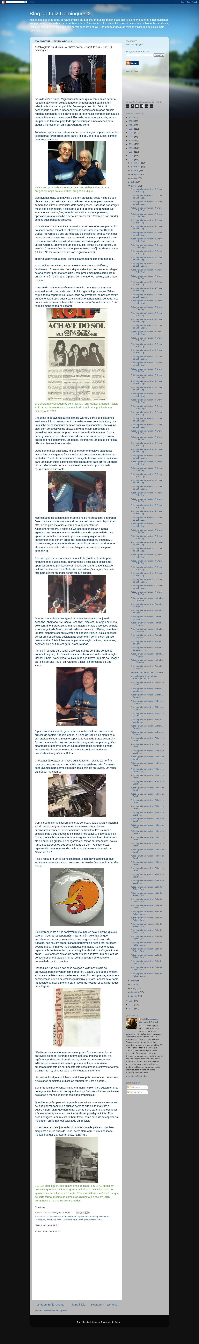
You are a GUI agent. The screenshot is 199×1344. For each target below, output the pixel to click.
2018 (131, 148)
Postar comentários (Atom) (55, 1311)
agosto (134, 178)
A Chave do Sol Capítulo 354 (75, 1216)
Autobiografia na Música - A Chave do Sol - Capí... (146, 215)
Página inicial (77, 1304)
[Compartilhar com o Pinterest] (88, 1212)
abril (133, 984)
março (134, 988)
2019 (131, 144)
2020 (131, 140)
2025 (131, 121)
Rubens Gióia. (95, 1220)
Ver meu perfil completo (137, 1076)
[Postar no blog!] (80, 1212)
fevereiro (135, 992)
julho (133, 182)
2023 (131, 129)
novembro (136, 167)
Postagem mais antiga (105, 1304)
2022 (131, 133)
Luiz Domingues (80, 1220)
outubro (135, 170)
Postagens (134, 1087)
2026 (131, 117)
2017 (131, 152)
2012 (131, 1008)
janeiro (134, 996)
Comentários (135, 1092)
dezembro (136, 163)
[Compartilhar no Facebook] (86, 1212)
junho (134, 186)
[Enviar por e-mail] (77, 1212)
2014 (131, 1001)
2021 (131, 137)
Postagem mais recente (49, 1304)
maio (133, 981)
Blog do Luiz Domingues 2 (60, 13)
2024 (131, 125)
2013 (131, 1005)
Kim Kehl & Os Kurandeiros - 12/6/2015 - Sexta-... (144, 677)
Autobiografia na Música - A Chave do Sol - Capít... (146, 209)
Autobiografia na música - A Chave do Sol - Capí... (146, 401)
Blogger (118, 1322)
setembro (136, 174)
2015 (131, 160)
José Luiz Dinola (64, 1220)
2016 (131, 156)
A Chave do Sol (54, 1216)
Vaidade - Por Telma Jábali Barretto (147, 672)
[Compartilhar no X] (83, 1212)
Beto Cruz (51, 1220)
